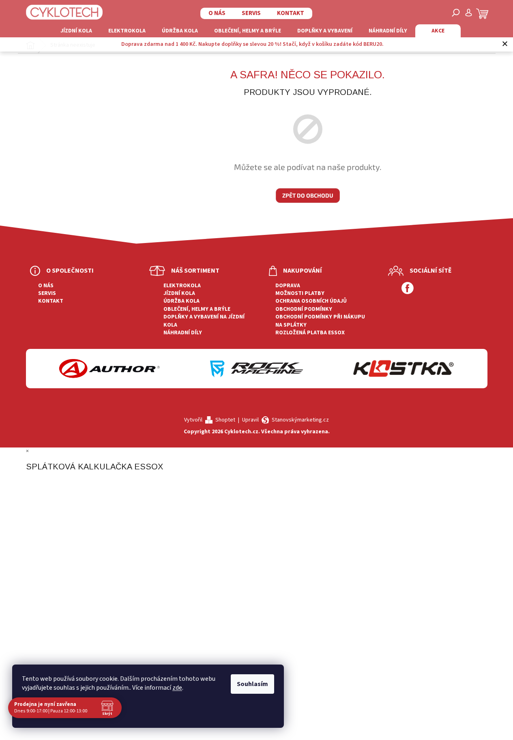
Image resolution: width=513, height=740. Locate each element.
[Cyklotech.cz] (64, 12)
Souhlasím (252, 684)
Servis (251, 13)
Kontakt (290, 13)
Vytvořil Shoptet (209, 420)
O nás (216, 13)
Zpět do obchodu (307, 195)
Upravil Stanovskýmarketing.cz (285, 420)
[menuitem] (76, 30)
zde (177, 687)
